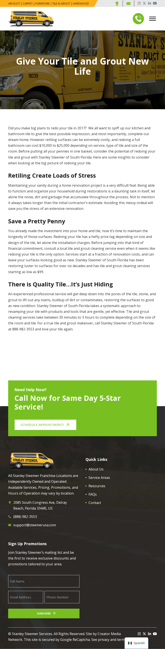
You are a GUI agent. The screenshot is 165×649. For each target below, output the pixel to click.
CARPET (28, 3)
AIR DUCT (14, 3)
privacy (103, 639)
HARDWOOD (81, 3)
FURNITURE (42, 3)
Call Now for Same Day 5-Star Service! (67, 402)
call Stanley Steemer (111, 323)
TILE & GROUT (61, 3)
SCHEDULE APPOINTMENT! (42, 424)
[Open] (152, 19)
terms (122, 639)
